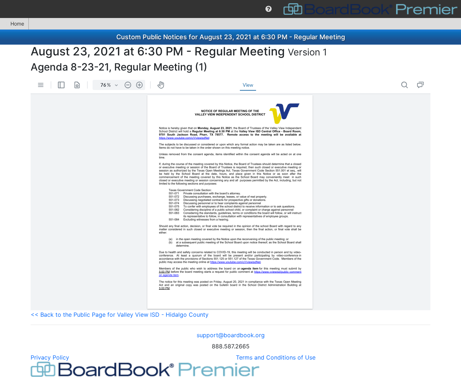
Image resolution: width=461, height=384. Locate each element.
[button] (268, 9)
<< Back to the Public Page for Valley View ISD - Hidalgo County (120, 314)
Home (17, 24)
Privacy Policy (50, 357)
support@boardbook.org (231, 335)
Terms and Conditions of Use (275, 357)
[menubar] (230, 9)
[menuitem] (268, 9)
